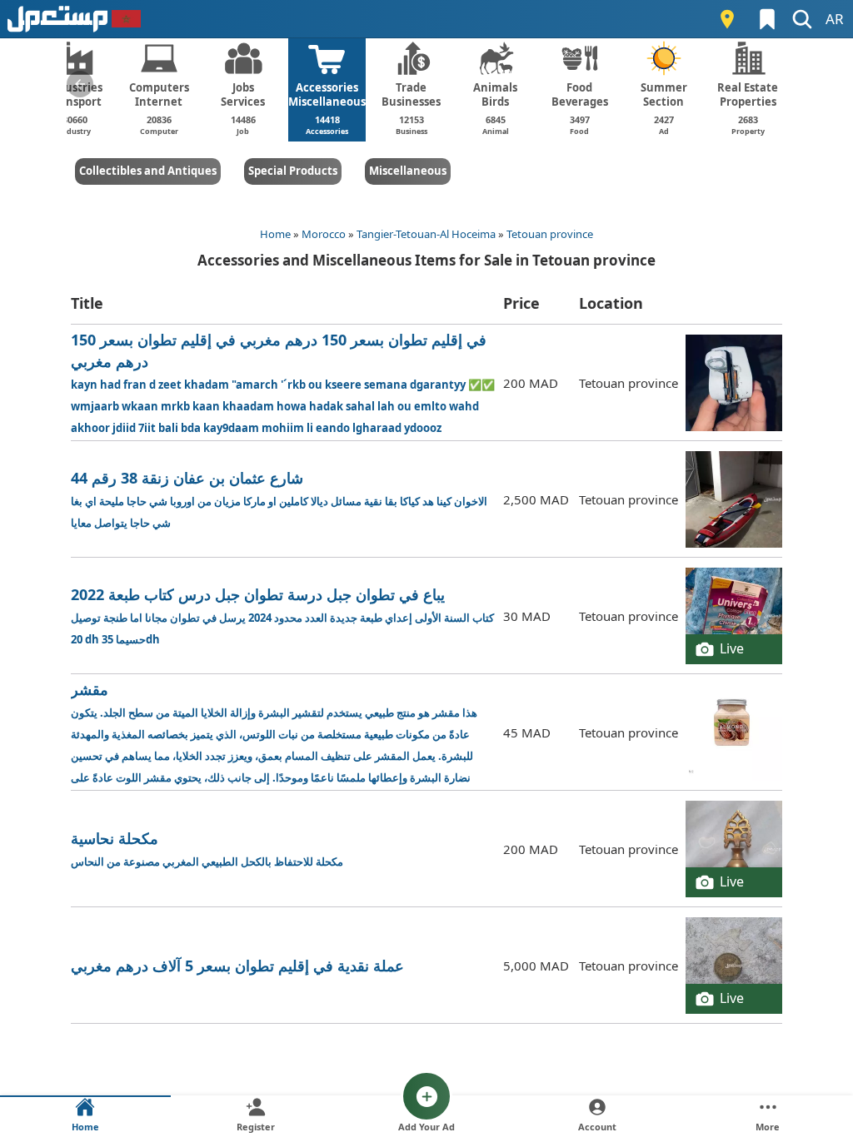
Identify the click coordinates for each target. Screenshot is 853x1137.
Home (275, 233)
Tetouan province (549, 233)
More (768, 1126)
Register (256, 1126)
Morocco (324, 233)
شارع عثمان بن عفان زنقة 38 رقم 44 (279, 499)
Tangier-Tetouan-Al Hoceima (426, 233)
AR (835, 18)
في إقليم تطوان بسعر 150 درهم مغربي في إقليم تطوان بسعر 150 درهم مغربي (283, 382)
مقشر (278, 733)
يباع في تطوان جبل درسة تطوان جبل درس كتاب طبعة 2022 (282, 615)
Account (597, 1126)
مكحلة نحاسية (207, 848)
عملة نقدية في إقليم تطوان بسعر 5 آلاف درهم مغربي (237, 966)
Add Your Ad (426, 1126)
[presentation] (80, 84)
